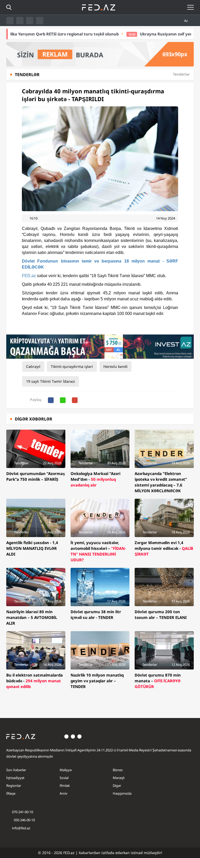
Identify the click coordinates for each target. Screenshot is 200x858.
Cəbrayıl (33, 366)
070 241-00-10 (22, 812)
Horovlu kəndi (115, 366)
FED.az (29, 275)
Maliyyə (66, 770)
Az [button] (186, 20)
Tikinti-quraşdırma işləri (72, 366)
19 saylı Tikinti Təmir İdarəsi (50, 381)
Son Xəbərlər (16, 770)
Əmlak (65, 785)
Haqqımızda (122, 793)
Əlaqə (10, 793)
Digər (117, 785)
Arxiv (63, 793)
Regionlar (13, 785)
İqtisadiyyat (15, 777)
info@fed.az (21, 828)
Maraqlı (118, 777)
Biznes (118, 770)
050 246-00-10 (24, 820)
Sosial (64, 777)
